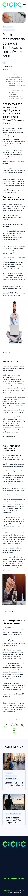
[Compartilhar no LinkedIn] (16, 725)
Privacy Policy (8, 890)
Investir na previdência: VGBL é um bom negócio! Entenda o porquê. (11, 354)
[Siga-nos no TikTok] (18, 878)
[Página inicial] (11, 4)
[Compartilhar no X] (11, 725)
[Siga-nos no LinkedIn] (5, 878)
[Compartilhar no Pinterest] (22, 725)
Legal (16, 890)
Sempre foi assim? (14, 88)
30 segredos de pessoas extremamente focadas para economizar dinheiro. (13, 614)
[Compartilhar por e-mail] (14, 730)
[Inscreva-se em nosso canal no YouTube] (22, 878)
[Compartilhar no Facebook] (6, 725)
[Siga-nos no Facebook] (10, 878)
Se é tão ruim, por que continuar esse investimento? (16, 92)
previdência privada (17, 628)
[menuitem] (14, 850)
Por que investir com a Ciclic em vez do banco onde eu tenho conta (12, 439)
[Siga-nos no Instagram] (14, 878)
